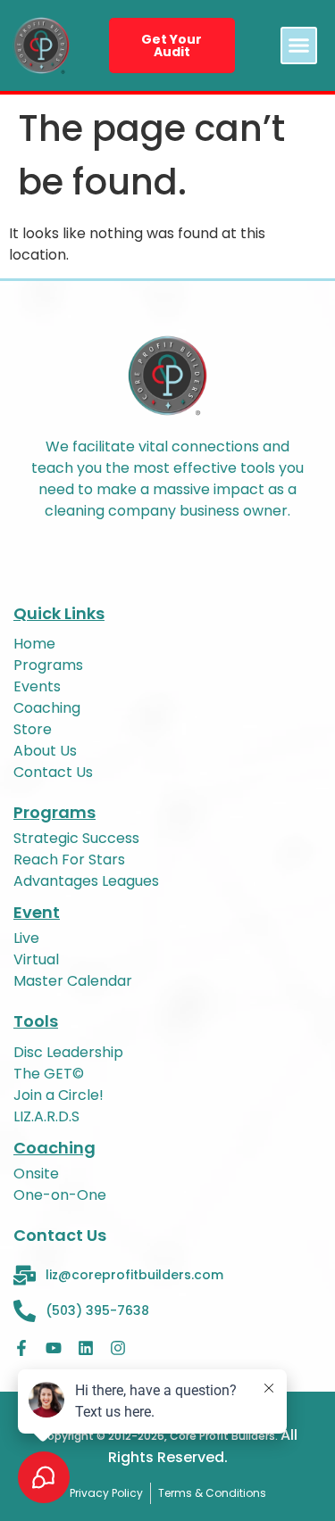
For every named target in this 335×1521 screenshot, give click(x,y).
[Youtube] (54, 1348)
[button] (299, 45)
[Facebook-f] (21, 1348)
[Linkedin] (86, 1348)
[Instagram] (118, 1348)
